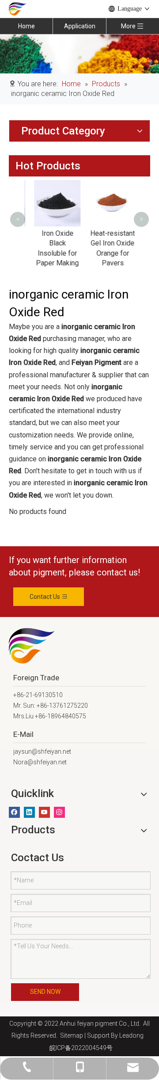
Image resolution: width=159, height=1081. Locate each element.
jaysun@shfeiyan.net (42, 751)
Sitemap (70, 1035)
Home (26, 26)
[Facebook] (14, 812)
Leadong (131, 1035)
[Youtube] (44, 812)
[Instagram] (59, 812)
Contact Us (45, 596)
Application (79, 26)
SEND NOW (45, 991)
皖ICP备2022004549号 (81, 1047)
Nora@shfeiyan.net (40, 762)
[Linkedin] (29, 812)
